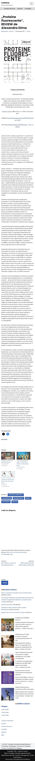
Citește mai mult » (28, 628)
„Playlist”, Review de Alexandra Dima (7, 461)
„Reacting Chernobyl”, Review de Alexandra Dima (7, 481)
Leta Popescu (6, 501)
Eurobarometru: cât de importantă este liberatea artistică (23, 672)
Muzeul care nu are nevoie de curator (13, 612)
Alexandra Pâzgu (18, 498)
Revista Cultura (7, 111)
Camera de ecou (9, 9)
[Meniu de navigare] (32, 3)
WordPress (26, 759)
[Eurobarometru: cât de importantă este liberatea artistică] (7, 678)
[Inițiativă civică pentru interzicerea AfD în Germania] (7, 694)
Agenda (3, 732)
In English (28, 9)
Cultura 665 (5, 709)
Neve (11, 759)
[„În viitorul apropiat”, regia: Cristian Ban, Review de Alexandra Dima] (23, 456)
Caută (3, 580)
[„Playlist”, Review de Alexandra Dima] (8, 456)
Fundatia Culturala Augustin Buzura (19, 744)
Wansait (19, 748)
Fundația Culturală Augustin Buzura (19, 753)
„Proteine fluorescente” (15, 494)
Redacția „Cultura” (8, 31)
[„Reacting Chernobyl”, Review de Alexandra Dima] (8, 475)
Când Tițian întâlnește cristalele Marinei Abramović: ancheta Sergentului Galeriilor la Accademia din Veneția (17, 600)
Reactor (14, 501)
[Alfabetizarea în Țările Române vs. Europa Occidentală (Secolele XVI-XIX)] (7, 641)
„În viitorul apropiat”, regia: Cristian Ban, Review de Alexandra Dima (23, 463)
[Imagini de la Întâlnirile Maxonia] (7, 625)
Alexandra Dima (6, 498)
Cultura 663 (5, 715)
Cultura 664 (5, 712)
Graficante (12, 746)
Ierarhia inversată (6, 604)
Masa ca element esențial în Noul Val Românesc (16, 593)
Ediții (2, 735)
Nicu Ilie (27, 746)
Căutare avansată (7, 721)
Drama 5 (28, 498)
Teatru (28, 31)
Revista (20, 9)
